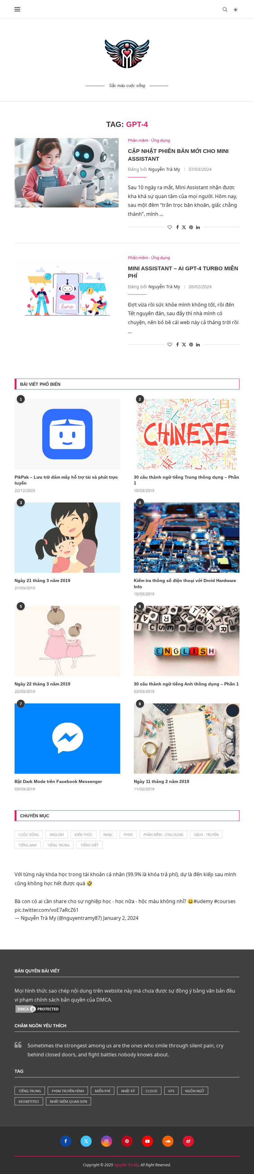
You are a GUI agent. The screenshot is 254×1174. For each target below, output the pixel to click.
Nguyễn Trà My (164, 169)
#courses (225, 901)
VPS (171, 1091)
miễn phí (102, 1091)
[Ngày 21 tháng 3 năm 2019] (67, 537)
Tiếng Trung (58, 845)
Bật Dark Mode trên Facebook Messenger (58, 781)
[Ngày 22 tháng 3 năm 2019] (67, 641)
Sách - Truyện (206, 834)
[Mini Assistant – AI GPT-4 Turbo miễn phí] (67, 290)
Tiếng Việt (90, 845)
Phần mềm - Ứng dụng (163, 834)
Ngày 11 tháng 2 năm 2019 (161, 781)
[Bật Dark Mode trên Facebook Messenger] (67, 738)
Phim (128, 834)
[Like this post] (170, 227)
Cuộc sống (29, 834)
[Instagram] (106, 1141)
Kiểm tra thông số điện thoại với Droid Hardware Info (185, 583)
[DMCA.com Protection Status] (38, 1008)
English (57, 834)
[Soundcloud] (167, 1141)
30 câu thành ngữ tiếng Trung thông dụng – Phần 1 (186, 480)
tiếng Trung (30, 1091)
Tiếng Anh (28, 845)
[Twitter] (86, 1141)
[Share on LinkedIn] (198, 227)
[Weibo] (188, 1141)
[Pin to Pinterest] (191, 227)
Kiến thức (84, 834)
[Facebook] (65, 1141)
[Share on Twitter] (184, 227)
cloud (151, 1091)
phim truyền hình (68, 1091)
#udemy (203, 901)
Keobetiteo (29, 1101)
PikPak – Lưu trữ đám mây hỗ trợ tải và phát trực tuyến (66, 480)
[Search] (225, 9)
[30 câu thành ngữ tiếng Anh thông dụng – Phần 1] (186, 641)
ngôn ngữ (194, 1091)
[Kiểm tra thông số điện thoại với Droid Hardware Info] (186, 537)
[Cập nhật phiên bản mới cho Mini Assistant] (67, 172)
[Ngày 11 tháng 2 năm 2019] (186, 738)
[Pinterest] (127, 1141)
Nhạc (108, 834)
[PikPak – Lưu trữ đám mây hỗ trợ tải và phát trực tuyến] (67, 434)
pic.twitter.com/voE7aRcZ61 (47, 910)
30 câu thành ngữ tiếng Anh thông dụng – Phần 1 (186, 683)
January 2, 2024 (120, 918)
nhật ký (128, 1091)
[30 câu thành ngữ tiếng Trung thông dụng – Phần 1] (186, 434)
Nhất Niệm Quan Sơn (68, 1101)
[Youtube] (147, 1141)
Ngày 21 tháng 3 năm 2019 (42, 580)
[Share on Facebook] (177, 227)
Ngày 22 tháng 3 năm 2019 (42, 683)
